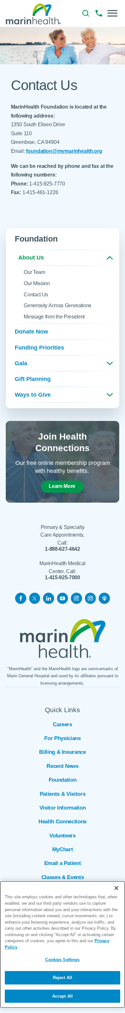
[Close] (116, 888)
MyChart (62, 849)
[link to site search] (85, 13)
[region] (62, 944)
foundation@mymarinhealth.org (64, 151)
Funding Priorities (39, 347)
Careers (62, 724)
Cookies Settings (62, 959)
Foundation (63, 780)
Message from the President (54, 316)
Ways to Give (33, 394)
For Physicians (62, 738)
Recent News (62, 766)
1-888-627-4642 (62, 549)
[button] (112, 13)
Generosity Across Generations (57, 305)
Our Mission (37, 283)
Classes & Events (62, 877)
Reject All (62, 977)
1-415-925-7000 (62, 577)
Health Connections (62, 821)
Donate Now (31, 331)
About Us (31, 257)
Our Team (34, 272)
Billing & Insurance (62, 752)
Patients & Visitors (62, 794)
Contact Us (36, 294)
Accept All (62, 996)
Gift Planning (33, 379)
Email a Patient (62, 863)
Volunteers (62, 835)
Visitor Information (62, 807)
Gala (21, 363)
